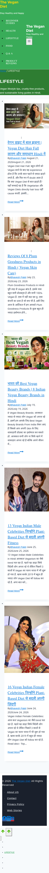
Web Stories (14, 810)
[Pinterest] (12, 819)
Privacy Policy (15, 804)
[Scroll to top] (3, 832)
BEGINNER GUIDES (12, 22)
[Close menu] (0, 838)
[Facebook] (4, 819)
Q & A (9, 53)
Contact (11, 798)
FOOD (9, 45)
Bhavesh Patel (18, 158)
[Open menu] (29, 41)
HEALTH (11, 30)
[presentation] (26, 115)
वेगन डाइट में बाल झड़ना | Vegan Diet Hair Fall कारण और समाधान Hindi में (27, 148)
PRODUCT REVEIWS (11, 62)
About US (13, 792)
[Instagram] (9, 819)
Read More (15, 202)
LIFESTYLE (12, 38)
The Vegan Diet (21, 781)
